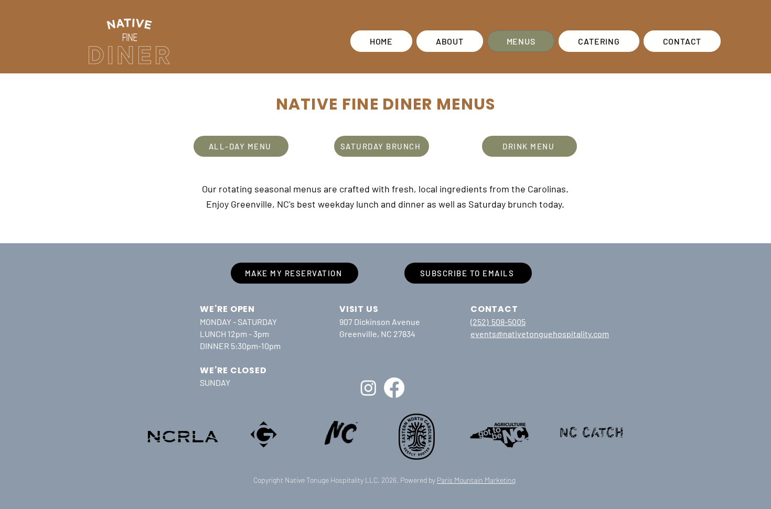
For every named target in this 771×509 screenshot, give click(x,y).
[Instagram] (368, 387)
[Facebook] (394, 387)
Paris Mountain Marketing (476, 479)
